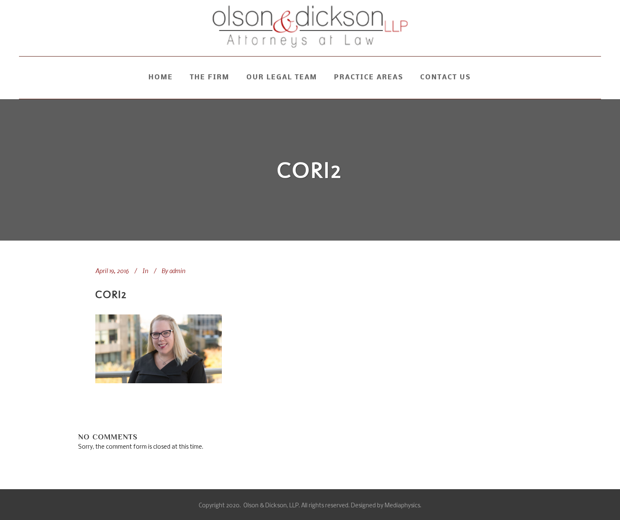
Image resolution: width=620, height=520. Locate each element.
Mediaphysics (402, 506)
